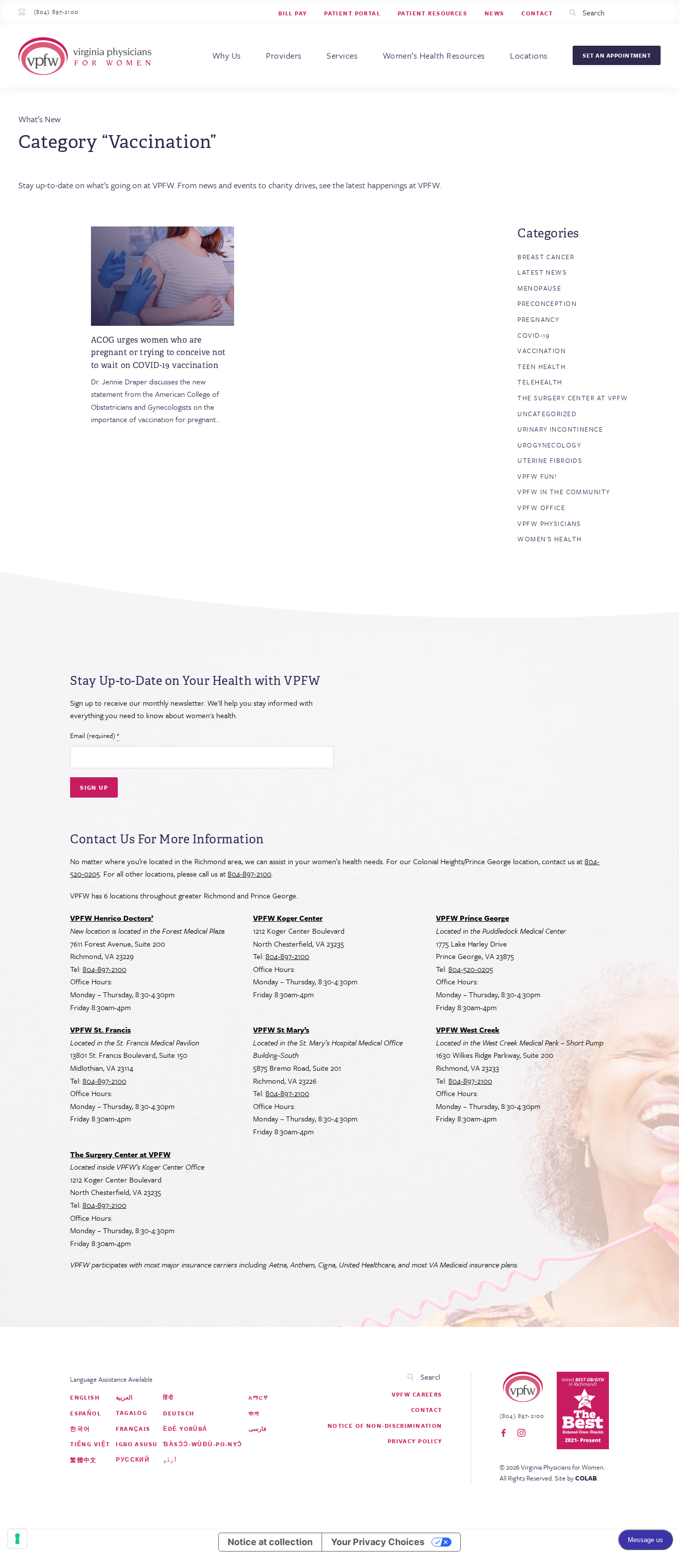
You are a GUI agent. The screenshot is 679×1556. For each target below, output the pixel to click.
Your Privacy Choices (377, 1542)
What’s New (39, 119)
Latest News (542, 272)
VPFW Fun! (537, 476)
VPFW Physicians (549, 523)
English (84, 1397)
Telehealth (539, 382)
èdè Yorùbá (185, 1428)
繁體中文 (83, 1460)
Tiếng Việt (90, 1444)
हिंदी (168, 1397)
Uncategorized (547, 414)
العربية (124, 1397)
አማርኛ (258, 1397)
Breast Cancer (545, 257)
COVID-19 (533, 335)
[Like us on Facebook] (504, 1433)
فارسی (257, 1428)
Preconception (547, 303)
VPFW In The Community (563, 492)
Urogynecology (549, 445)
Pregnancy (538, 319)
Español (85, 1413)
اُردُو (170, 1459)
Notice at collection (270, 1542)
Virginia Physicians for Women (87, 56)
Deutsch (178, 1413)
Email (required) (94, 736)
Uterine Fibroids (549, 460)
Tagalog (131, 1412)
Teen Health (541, 366)
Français (133, 1428)
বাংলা (254, 1413)
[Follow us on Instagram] (521, 1433)
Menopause (539, 288)
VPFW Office (541, 508)
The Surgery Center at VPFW (572, 398)
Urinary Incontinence (560, 429)
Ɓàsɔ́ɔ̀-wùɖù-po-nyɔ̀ (202, 1444)
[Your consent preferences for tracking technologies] (17, 1538)
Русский (133, 1459)
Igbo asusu (136, 1444)
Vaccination (541, 351)
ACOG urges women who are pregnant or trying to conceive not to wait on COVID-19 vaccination (158, 352)
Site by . (576, 1478)
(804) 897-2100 (56, 11)
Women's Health (549, 539)
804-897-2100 (249, 873)
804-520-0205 (470, 968)
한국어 (80, 1428)
